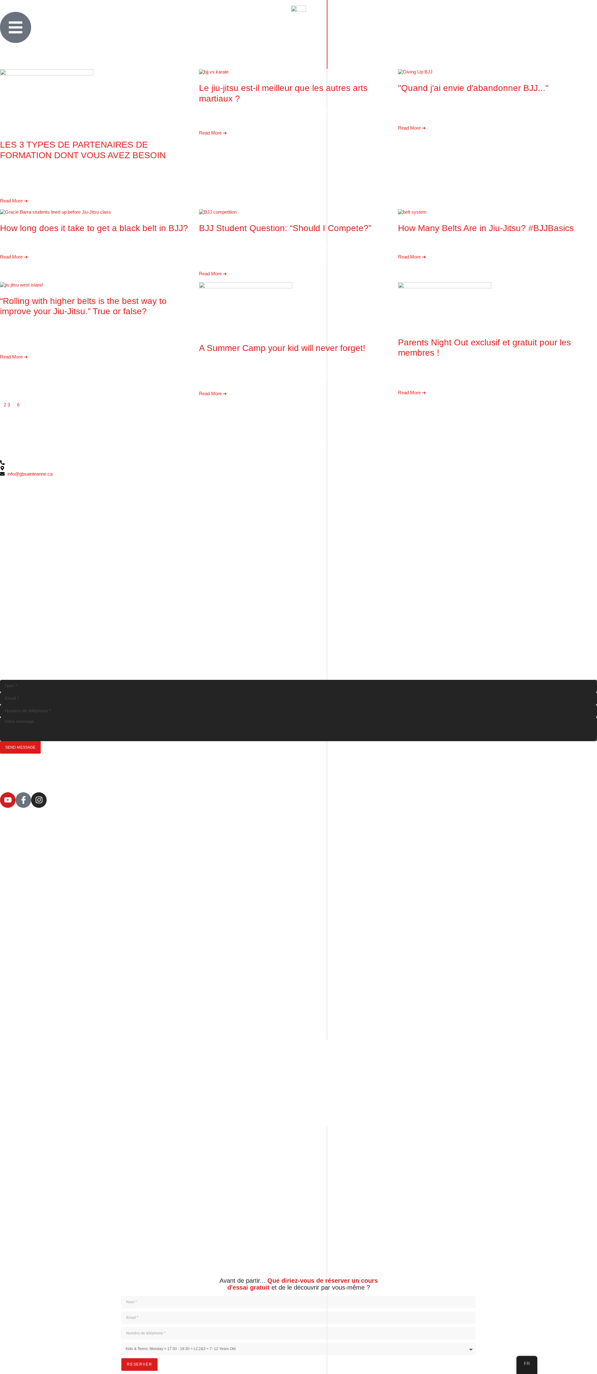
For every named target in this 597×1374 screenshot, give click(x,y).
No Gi (160, 1262)
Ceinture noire (175, 1256)
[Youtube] (8, 800)
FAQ (146, 1268)
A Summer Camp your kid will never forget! (282, 348)
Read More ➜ (14, 200)
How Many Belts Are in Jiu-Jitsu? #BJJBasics (486, 228)
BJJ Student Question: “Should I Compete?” (285, 228)
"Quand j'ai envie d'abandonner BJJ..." (473, 88)
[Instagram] (39, 800)
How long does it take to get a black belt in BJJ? (94, 228)
